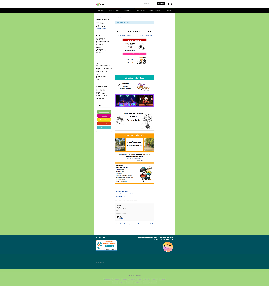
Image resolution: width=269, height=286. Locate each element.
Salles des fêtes (104, 123)
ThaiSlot (115, 282)
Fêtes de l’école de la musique (123, 35)
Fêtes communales (120, 218)
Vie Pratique (141, 10)
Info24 (140, 279)
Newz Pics (133, 279)
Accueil (100, 10)
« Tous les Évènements (120, 17)
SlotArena (154, 282)
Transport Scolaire (104, 119)
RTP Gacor (130, 282)
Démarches (104, 116)
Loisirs (168, 10)
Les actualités (114, 10)
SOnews (117, 279)
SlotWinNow (138, 282)
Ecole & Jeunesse (154, 10)
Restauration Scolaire (104, 112)
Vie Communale (127, 10)
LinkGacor (163, 279)
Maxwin (122, 282)
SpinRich (146, 282)
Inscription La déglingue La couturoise (124, 193)
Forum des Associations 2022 (146, 35)
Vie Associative (104, 127)
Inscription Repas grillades (121, 191)
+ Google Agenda (120, 200)
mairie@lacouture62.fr (101, 28)
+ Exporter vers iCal (131, 200)
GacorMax (155, 279)
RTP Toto (147, 279)
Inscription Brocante (120, 196)
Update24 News (108, 279)
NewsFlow (125, 279)
